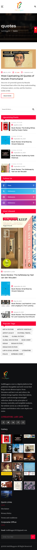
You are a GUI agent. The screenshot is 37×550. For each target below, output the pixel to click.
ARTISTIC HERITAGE (24, 329)
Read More (7, 96)
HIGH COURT (26, 340)
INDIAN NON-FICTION (10, 347)
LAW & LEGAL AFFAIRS (10, 350)
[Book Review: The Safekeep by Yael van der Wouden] (5, 168)
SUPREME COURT (17, 354)
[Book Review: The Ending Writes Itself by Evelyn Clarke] (5, 126)
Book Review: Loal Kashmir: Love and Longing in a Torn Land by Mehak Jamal (23, 306)
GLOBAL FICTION (16, 122)
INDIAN (5, 343)
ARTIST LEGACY (8, 333)
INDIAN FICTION (16, 343)
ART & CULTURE (8, 329)
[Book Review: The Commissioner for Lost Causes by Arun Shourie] (5, 314)
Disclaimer (5, 509)
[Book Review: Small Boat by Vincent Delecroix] (5, 140)
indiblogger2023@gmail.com (16, 530)
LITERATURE (26, 350)
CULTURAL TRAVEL (24, 333)
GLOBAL (5, 336)
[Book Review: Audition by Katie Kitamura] (5, 154)
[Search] (35, 7)
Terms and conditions (9, 518)
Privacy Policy (6, 513)
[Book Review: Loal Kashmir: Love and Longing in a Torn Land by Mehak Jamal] (5, 303)
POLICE (5, 354)
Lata (18, 72)
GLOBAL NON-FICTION (10, 340)
